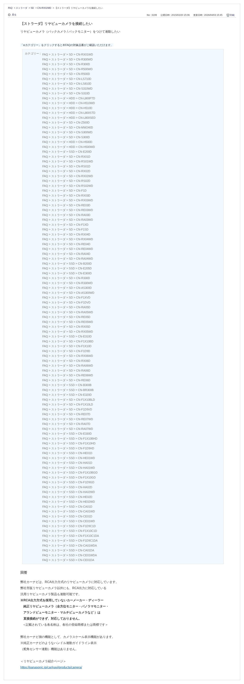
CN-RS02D (83, 180)
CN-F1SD (82, 229)
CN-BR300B (86, 390)
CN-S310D (83, 93)
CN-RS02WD (84, 185)
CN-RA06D (83, 370)
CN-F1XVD (83, 297)
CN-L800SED (87, 117)
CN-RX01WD (84, 54)
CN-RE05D (83, 317)
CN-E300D (85, 273)
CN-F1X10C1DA (88, 535)
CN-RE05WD (84, 322)
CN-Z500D (83, 122)
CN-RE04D (83, 244)
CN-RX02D (83, 171)
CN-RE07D (83, 414)
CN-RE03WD (84, 210)
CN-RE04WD (84, 248)
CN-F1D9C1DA (88, 540)
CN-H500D (85, 142)
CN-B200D (85, 263)
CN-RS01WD (84, 161)
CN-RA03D (83, 215)
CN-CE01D (85, 516)
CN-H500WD (86, 147)
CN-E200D (85, 151)
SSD (72, 151)
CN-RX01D (83, 156)
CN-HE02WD (86, 501)
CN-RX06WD (84, 355)
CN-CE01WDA (87, 555)
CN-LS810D (83, 83)
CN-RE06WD (84, 375)
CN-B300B (85, 385)
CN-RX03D (83, 195)
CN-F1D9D (83, 351)
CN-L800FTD (86, 98)
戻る (14, 14)
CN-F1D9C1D (87, 526)
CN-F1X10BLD (85, 399)
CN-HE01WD (86, 458)
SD (32, 8)
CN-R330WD (84, 283)
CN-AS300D (84, 287)
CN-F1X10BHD (87, 438)
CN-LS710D (83, 78)
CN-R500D (83, 73)
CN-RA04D (83, 253)
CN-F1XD (82, 224)
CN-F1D (81, 190)
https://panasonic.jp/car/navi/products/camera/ (51, 667)
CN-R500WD (84, 69)
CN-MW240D (84, 127)
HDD (72, 98)
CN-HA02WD (86, 492)
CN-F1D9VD (84, 409)
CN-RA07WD (84, 428)
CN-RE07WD (84, 419)
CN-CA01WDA (87, 545)
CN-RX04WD (84, 239)
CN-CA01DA (86, 550)
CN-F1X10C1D (87, 530)
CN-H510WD (86, 103)
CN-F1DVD (83, 302)
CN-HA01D (85, 462)
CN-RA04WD (84, 258)
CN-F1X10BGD (88, 472)
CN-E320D (85, 394)
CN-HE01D (85, 453)
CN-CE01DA (86, 560)
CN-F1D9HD (86, 448)
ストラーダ (21, 8)
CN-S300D (83, 137)
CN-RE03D (83, 205)
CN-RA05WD (84, 312)
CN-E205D (85, 268)
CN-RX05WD (84, 331)
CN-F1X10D (84, 346)
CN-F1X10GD (87, 477)
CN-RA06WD (84, 365)
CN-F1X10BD (84, 341)
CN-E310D (85, 336)
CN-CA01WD (86, 511)
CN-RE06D (83, 380)
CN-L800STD (86, 112)
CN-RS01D (83, 166)
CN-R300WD (84, 59)
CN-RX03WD (84, 200)
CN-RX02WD (44, 8)
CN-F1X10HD (87, 443)
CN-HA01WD (86, 467)
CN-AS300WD (85, 292)
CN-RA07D (83, 423)
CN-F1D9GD (86, 482)
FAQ (10, 8)
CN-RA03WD (84, 219)
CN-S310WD (84, 88)
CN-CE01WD (86, 521)
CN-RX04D (83, 234)
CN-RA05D (83, 307)
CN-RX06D (83, 360)
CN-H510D (85, 108)
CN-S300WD (84, 132)
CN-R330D (83, 278)
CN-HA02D (85, 487)
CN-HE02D (85, 497)
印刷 (232, 15)
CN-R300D (83, 64)
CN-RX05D (83, 326)
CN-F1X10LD (84, 404)
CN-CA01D (85, 506)
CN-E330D (85, 433)
